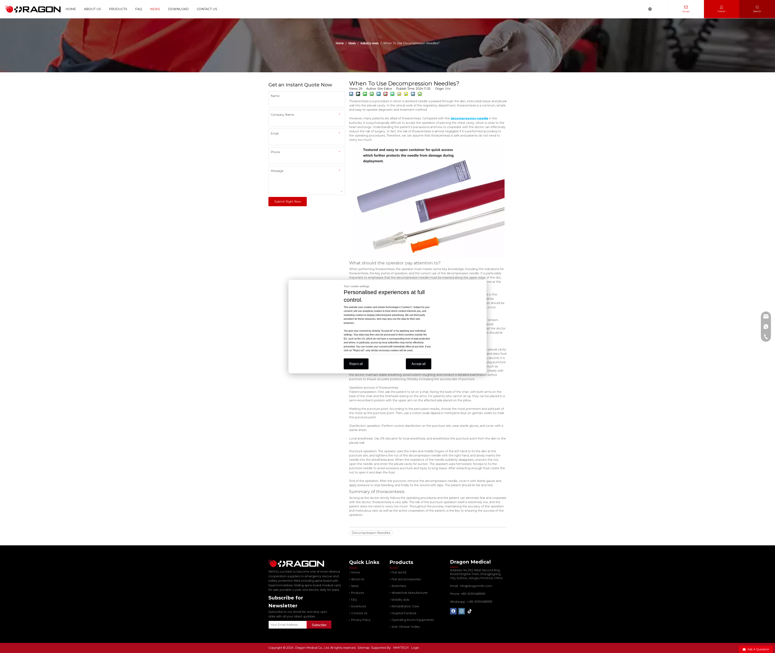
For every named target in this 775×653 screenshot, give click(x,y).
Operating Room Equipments (413, 620)
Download (178, 9)
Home (71, 9)
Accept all (419, 363)
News (155, 9)
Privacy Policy (361, 620)
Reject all (356, 363)
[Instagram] (461, 611)
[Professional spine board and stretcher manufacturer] (298, 563)
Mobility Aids (400, 600)
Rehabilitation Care (405, 606)
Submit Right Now (287, 201)
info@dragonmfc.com (476, 586)
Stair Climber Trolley (406, 627)
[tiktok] (470, 611)
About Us (92, 9)
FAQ (138, 9)
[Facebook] (453, 611)
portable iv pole (290, 590)
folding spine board (307, 585)
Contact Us (207, 9)
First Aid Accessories (406, 579)
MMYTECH (401, 648)
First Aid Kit (399, 572)
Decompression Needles (371, 533)
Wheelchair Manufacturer (410, 593)
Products (118, 9)
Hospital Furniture (404, 613)
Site (448, 88)
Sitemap (364, 648)
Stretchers (399, 586)
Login (415, 648)
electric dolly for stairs (324, 590)
